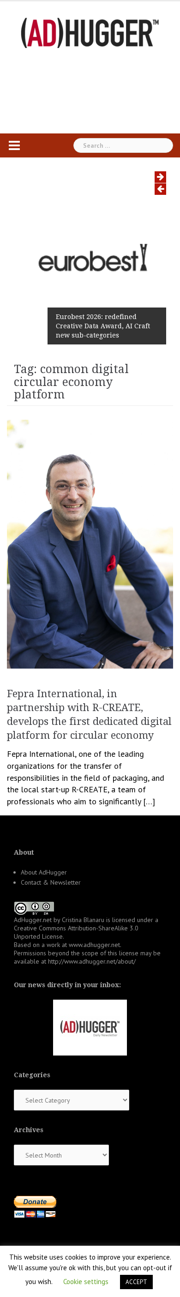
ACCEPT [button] (136, 1282)
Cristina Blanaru (83, 920)
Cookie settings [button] (85, 1281)
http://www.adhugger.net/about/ (92, 961)
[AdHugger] (90, 32)
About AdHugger (44, 872)
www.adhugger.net (94, 945)
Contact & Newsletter (51, 882)
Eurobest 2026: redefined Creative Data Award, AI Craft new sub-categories (103, 326)
